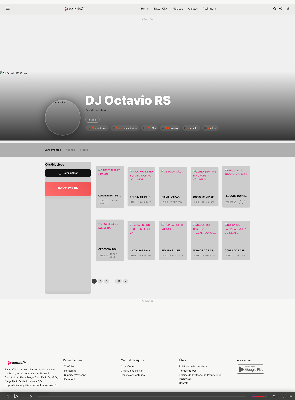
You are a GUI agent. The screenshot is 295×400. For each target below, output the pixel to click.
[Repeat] (273, 396)
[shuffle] (283, 396)
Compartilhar (70, 173)
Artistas (193, 8)
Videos (84, 149)
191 (118, 281)
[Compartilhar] (281, 9)
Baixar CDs (160, 8)
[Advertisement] (101, 44)
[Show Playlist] (290, 396)
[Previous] (7, 396)
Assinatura (209, 8)
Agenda (70, 149)
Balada (77, 9)
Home (145, 8)
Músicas (178, 8)
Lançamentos (53, 149)
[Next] (31, 396)
